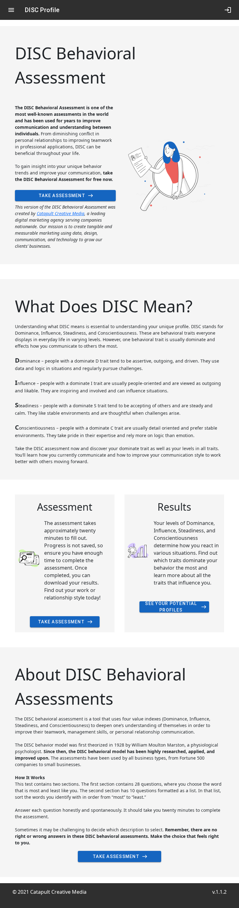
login (228, 10)
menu (11, 10)
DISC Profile (42, 10)
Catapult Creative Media (60, 213)
